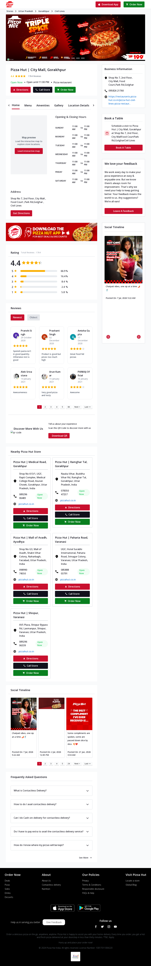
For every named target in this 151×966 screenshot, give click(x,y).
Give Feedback (53, 922)
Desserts (9, 897)
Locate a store (132, 880)
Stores (9, 11)
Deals (7, 880)
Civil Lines (60, 11)
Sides (7, 888)
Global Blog (131, 884)
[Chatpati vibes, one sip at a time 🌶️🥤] (24, 714)
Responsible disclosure (93, 888)
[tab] (16, 105)
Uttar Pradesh (25, 11)
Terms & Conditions (91, 884)
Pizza (7, 884)
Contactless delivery (51, 884)
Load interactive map (29, 151)
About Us (46, 880)
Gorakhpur (43, 11)
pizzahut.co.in (26, 504)
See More (83, 857)
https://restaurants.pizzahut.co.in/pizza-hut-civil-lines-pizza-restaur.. (122, 100)
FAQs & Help (88, 893)
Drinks (8, 893)
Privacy (85, 880)
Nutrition (46, 888)
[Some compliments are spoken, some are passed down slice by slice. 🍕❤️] (79, 714)
